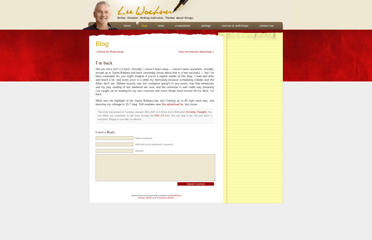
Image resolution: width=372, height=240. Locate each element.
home (127, 25)
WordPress (175, 195)
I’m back (104, 63)
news (161, 25)
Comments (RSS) (165, 198)
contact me (266, 25)
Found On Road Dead (111, 51)
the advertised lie (172, 104)
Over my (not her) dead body (195, 51)
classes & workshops (235, 25)
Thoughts (202, 112)
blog (144, 25)
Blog (102, 43)
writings (206, 25)
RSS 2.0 (159, 115)
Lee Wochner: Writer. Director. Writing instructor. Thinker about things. (135, 11)
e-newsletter (182, 25)
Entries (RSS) (145, 198)
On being (190, 112)
